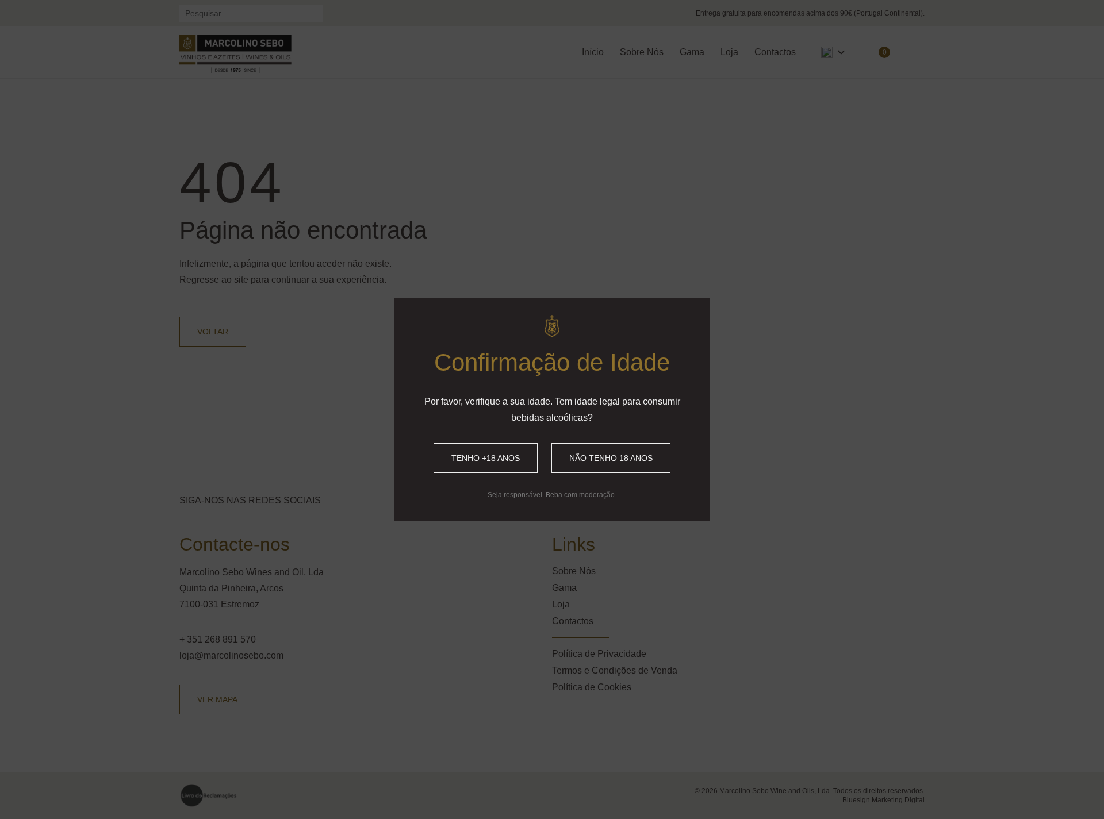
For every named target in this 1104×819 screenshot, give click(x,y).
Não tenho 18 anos (611, 458)
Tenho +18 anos (485, 458)
